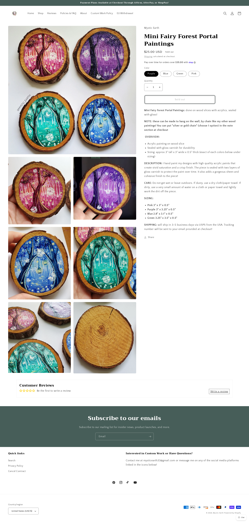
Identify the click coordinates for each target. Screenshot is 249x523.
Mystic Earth (218, 513)
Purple (151, 73)
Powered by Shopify (232, 513)
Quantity (148, 81)
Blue (165, 73)
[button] (225, 13)
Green (180, 73)
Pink (194, 73)
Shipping (148, 56)
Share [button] (151, 237)
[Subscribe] (150, 436)
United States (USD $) (22, 511)
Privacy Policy (15, 466)
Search (12, 460)
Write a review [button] (219, 391)
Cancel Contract (17, 471)
